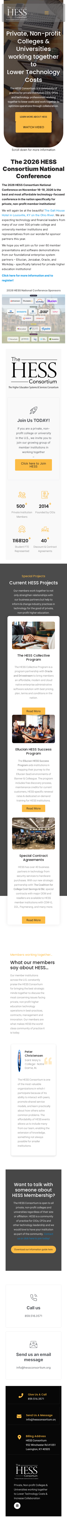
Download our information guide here (33, 1249)
